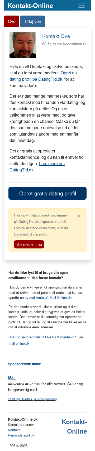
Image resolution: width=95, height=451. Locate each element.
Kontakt (14, 429)
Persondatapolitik (21, 435)
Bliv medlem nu (29, 244)
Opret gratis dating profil (47, 193)
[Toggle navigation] (81, 5)
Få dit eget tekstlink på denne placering (32, 399)
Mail (12, 378)
